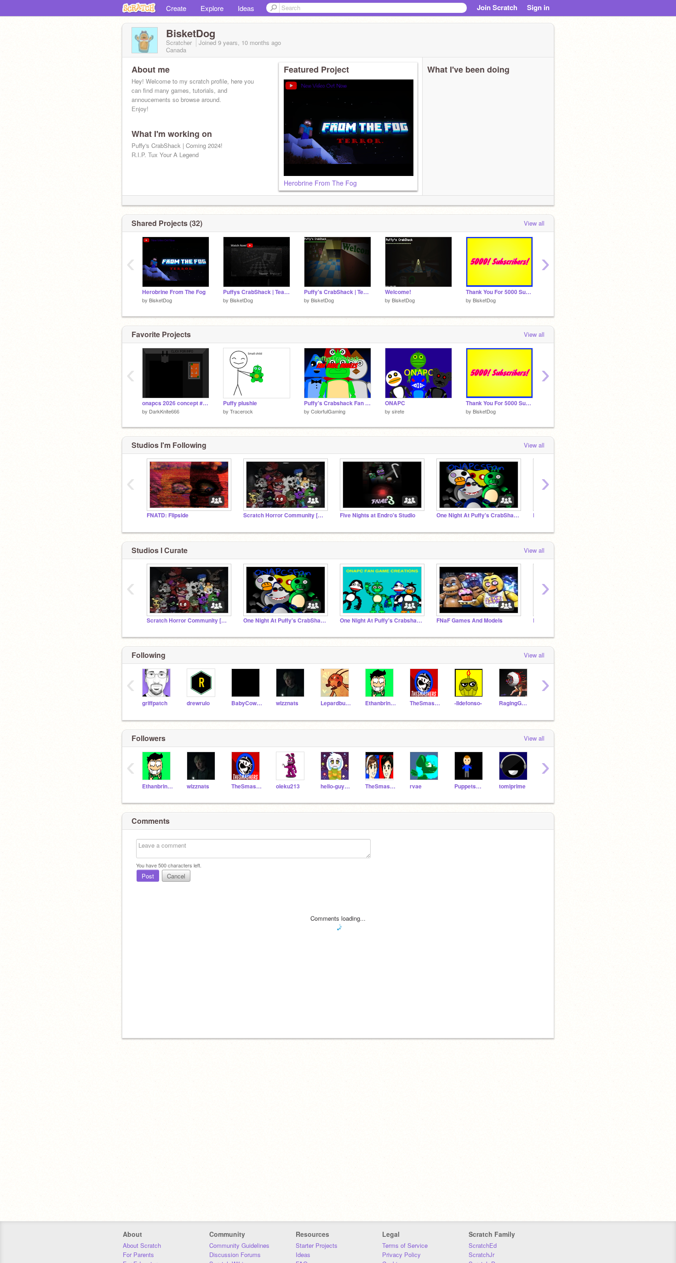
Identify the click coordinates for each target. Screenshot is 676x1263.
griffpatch (154, 703)
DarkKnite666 (164, 411)
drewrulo (198, 703)
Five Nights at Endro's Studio (377, 515)
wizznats (287, 703)
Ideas (246, 8)
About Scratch (142, 1245)
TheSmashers (425, 703)
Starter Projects (317, 1245)
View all (534, 223)
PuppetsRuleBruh (469, 786)
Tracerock (241, 411)
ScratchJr (481, 1254)
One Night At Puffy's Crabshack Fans (381, 620)
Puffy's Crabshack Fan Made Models (337, 403)
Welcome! (398, 292)
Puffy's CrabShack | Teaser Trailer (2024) (337, 292)
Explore (212, 8)
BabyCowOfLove (246, 703)
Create (176, 8)
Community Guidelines (239, 1245)
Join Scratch (497, 7)
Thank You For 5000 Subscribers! (499, 292)
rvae (416, 786)
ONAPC (395, 403)
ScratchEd (483, 1245)
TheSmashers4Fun (380, 786)
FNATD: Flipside (168, 515)
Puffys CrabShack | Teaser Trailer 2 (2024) (256, 292)
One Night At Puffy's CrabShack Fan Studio (477, 515)
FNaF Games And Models (469, 620)
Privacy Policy (401, 1254)
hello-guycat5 (336, 786)
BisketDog (160, 300)
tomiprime (512, 786)
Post (148, 876)
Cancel (176, 876)
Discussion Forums (235, 1254)
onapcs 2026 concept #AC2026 (175, 403)
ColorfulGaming (328, 411)
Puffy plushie (240, 403)
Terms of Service (405, 1245)
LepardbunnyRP (336, 703)
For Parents (138, 1254)
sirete (398, 411)
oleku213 (288, 786)
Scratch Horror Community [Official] (284, 515)
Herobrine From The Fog (320, 182)
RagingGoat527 (514, 703)
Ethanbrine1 (380, 703)
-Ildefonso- (468, 703)
